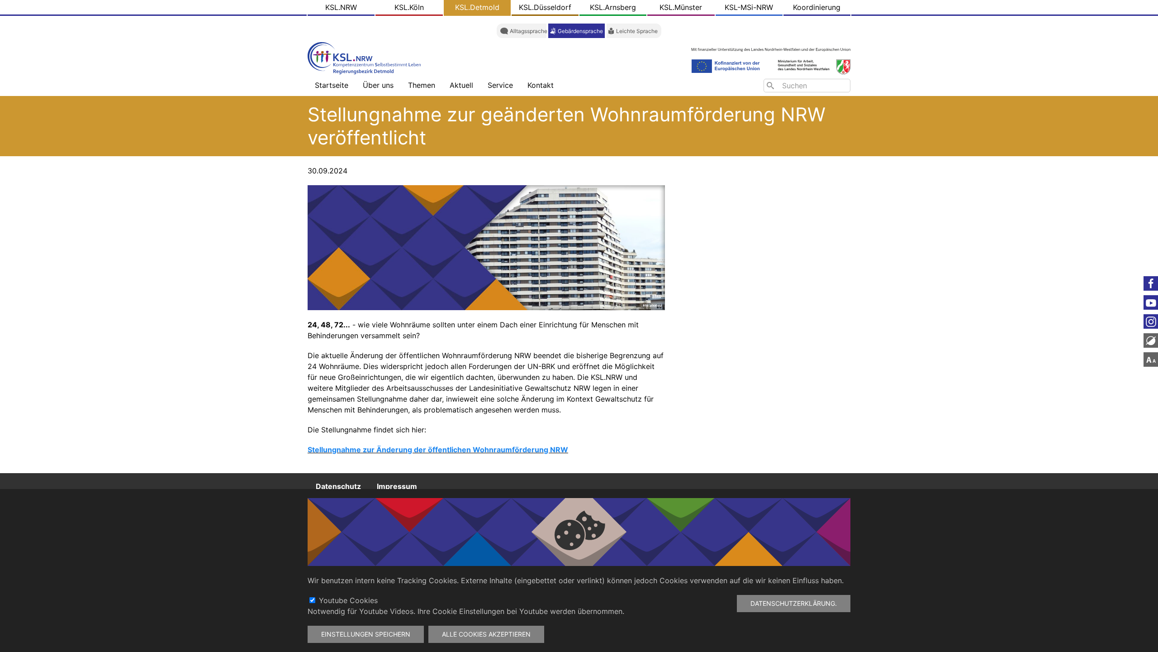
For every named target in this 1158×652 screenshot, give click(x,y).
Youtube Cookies (348, 600)
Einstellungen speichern (365, 634)
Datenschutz (338, 485)
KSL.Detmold (477, 7)
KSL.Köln (409, 7)
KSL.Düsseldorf (545, 7)
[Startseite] (366, 57)
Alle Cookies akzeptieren (486, 634)
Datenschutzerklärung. (793, 603)
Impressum (397, 485)
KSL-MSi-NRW (749, 7)
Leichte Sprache (637, 31)
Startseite (331, 85)
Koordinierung (816, 7)
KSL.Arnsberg (613, 7)
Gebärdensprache (580, 31)
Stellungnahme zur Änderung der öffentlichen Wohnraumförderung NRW (438, 449)
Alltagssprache (528, 31)
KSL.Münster (681, 7)
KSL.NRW (341, 7)
